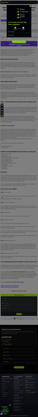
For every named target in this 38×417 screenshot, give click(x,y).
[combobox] (9, 38)
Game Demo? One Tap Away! (19, 41)
